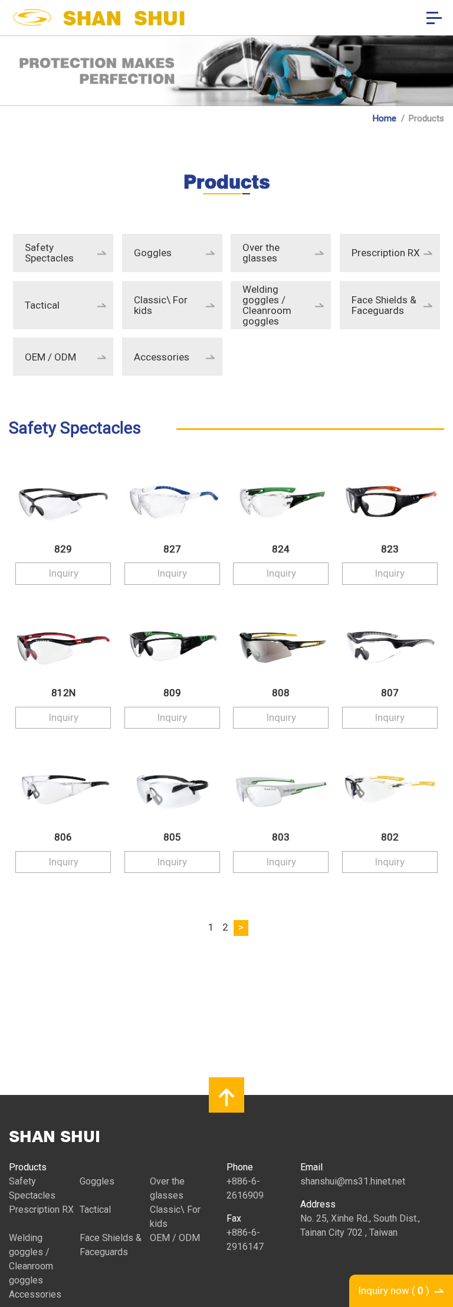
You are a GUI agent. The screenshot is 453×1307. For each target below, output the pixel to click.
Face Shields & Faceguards (384, 305)
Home (384, 118)
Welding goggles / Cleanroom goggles (266, 305)
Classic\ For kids (161, 305)
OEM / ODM (50, 357)
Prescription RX (386, 253)
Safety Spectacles (49, 252)
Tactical (42, 305)
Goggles (153, 253)
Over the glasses (261, 252)
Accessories (161, 357)
